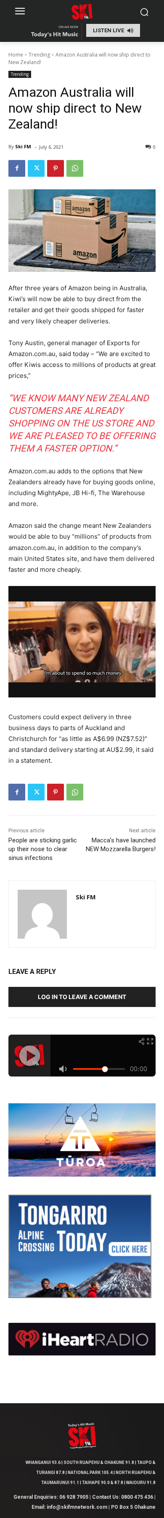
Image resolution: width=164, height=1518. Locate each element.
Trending (39, 54)
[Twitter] (36, 168)
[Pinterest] (55, 168)
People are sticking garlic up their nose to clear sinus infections (42, 849)
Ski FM (23, 146)
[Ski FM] (42, 914)
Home (15, 54)
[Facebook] (16, 168)
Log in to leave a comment (82, 996)
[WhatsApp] (74, 168)
